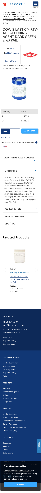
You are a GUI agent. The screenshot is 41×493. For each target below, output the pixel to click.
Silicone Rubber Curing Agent (14, 19)
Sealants (6, 395)
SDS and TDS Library (10, 417)
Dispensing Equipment (11, 392)
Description (10, 170)
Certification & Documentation (14, 421)
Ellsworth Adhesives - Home (13, 12)
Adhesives (6, 388)
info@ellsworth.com (13, 325)
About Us (6, 446)
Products (31, 12)
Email (11, 48)
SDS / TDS (9, 223)
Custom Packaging (10, 430)
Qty (5, 131)
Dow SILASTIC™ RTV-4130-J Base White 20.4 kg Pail (19, 279)
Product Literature (14, 216)
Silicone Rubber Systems (22, 17)
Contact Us (7, 443)
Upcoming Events (9, 369)
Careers (5, 449)
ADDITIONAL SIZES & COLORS (19, 157)
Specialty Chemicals (10, 398)
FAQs (5, 376)
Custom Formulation (10, 424)
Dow (20, 14)
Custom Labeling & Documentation (16, 427)
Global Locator (8, 453)
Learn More (10, 61)
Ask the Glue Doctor (10, 363)
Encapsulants (7, 402)
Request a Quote (9, 366)
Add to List (5, 137)
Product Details (12, 209)
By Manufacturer (9, 14)
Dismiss (20, 484)
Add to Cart (29, 131)
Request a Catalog (9, 373)
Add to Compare (12, 53)
